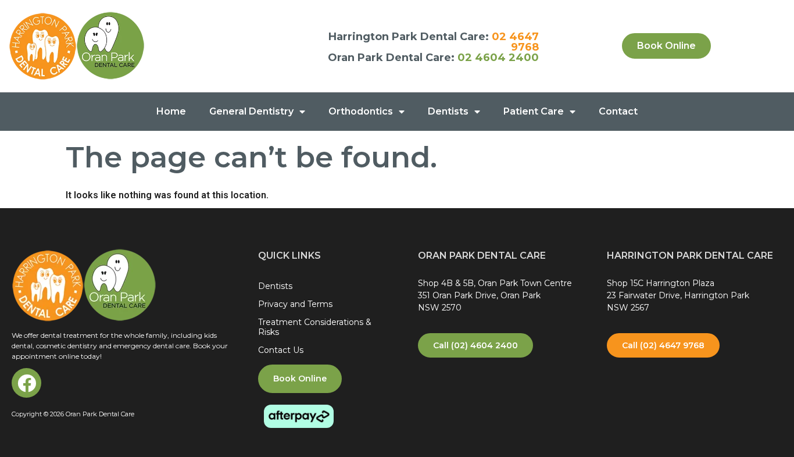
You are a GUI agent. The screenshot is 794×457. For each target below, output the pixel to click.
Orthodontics (360, 111)
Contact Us (280, 350)
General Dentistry (251, 111)
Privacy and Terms (295, 304)
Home (171, 111)
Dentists (448, 111)
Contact (618, 111)
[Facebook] (26, 383)
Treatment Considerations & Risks (314, 327)
